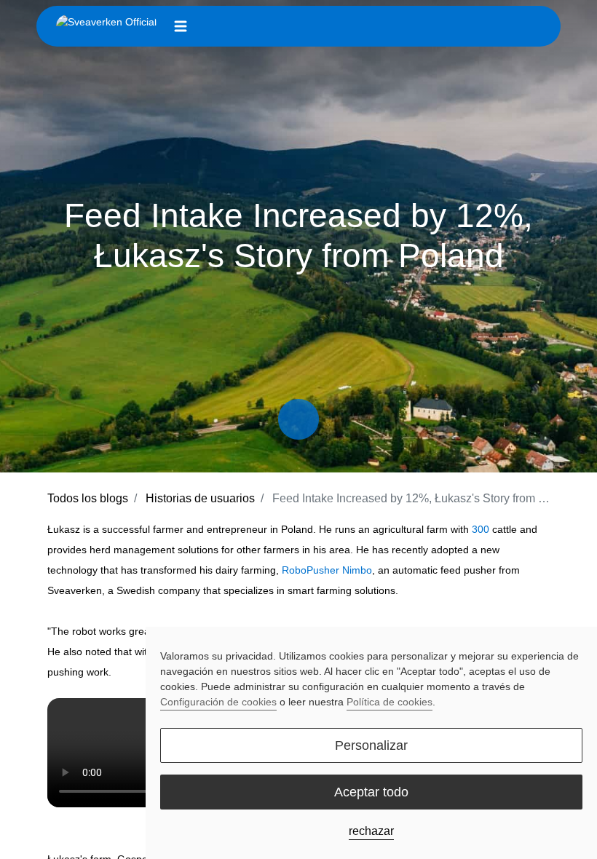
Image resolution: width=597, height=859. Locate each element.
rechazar (371, 831)
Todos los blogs (87, 498)
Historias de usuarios (200, 498)
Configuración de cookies (218, 702)
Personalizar (371, 745)
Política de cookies (389, 702)
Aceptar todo (371, 792)
